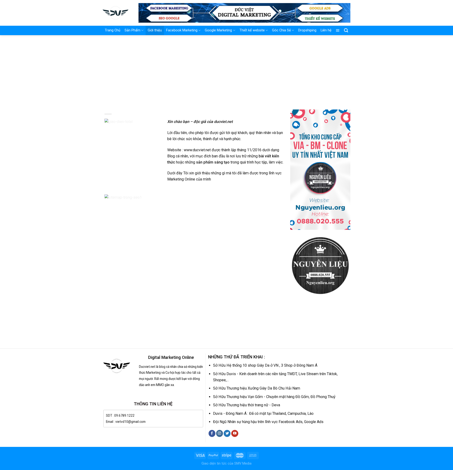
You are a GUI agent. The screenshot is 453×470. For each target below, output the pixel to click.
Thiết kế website (252, 30)
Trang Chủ (112, 30)
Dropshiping (307, 30)
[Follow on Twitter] (227, 433)
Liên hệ (326, 30)
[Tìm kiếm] (346, 30)
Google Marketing (218, 30)
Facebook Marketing (181, 30)
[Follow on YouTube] (234, 433)
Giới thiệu (155, 30)
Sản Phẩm (132, 30)
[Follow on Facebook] (212, 433)
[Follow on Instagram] (219, 433)
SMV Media (243, 464)
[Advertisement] (226, 71)
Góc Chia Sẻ (281, 30)
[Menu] (338, 30)
